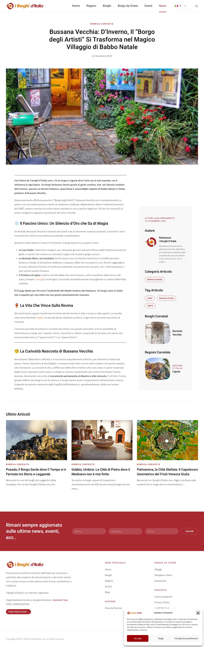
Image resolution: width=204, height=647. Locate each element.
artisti (149, 298)
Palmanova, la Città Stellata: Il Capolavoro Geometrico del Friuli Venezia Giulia (167, 472)
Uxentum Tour (60, 599)
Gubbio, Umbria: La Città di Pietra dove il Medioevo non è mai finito (101, 472)
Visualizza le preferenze (186, 638)
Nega (160, 638)
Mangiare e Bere (163, 575)
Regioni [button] (91, 6)
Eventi (148, 6)
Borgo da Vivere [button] (128, 6)
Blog (107, 592)
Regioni (109, 580)
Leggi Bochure (162, 607)
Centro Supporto (163, 596)
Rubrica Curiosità (102, 23)
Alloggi (158, 569)
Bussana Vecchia (177, 333)
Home (76, 6)
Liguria (150, 305)
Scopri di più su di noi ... (18, 611)
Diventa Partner (113, 607)
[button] (198, 612)
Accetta (137, 638)
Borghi (107, 6)
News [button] (162, 6)
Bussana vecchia (166, 298)
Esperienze (160, 580)
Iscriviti (189, 531)
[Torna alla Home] (24, 6)
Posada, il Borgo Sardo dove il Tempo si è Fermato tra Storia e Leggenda (36, 472)
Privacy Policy (162, 602)
